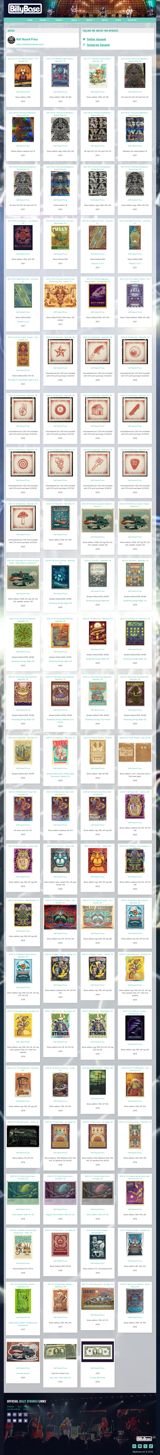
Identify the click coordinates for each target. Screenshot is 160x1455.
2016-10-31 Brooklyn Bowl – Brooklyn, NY (98, 1284)
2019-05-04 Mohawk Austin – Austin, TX (23, 1122)
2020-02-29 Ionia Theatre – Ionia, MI (98, 738)
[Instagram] (15, 1414)
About (105, 20)
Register (132, 20)
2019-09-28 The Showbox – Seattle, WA (97, 1068)
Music (26, 1406)
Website (10, 1406)
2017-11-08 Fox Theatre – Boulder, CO (135, 1230)
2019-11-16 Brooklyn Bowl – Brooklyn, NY (135, 954)
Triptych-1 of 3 (23, 321)
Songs (59, 20)
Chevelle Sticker (23, 1373)
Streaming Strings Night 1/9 (135, 719)
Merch (89, 20)
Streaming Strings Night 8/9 (97, 601)
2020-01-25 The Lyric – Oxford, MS (60, 846)
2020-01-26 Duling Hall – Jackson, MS (135, 792)
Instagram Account (98, 45)
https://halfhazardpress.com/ (30, 44)
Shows (43, 20)
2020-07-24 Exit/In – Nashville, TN (135, 561)
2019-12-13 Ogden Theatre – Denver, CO (97, 954)
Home (30, 20)
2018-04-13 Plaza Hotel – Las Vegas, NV (60, 1230)
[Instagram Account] (84, 44)
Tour (19, 1406)
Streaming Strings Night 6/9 (23, 661)
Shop (25, 1409)
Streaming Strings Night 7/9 (134, 601)
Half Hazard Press (23, 92)
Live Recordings (13, 1409)
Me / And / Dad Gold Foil (60, 1377)
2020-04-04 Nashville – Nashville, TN (60, 738)
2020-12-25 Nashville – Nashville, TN (60, 337)
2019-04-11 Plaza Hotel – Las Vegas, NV (60, 1122)
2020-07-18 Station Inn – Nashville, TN (135, 619)
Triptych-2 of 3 (135, 263)
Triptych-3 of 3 (97, 263)
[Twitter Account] (84, 39)
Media (74, 20)
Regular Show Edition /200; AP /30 (60, 1214)
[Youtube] (15, 1421)
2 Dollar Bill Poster (97, 1377)
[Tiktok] (20, 1414)
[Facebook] (9, 1414)
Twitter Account (96, 39)
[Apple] (26, 1421)
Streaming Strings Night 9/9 (60, 603)
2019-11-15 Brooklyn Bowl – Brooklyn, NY (23, 1011)
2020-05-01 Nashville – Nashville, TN (23, 738)
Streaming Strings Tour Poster (97, 719)
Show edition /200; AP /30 (23, 1214)
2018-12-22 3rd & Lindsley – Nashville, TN (135, 1122)
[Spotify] (20, 1421)
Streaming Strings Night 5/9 (60, 661)
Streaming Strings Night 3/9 (135, 659)
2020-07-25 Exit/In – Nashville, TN (97, 561)
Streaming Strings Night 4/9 (97, 659)
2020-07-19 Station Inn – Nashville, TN (98, 619)
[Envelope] (9, 1421)
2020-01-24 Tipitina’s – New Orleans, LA (134, 846)
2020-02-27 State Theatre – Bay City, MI (135, 738)
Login (118, 20)
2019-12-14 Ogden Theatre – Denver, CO (60, 954)
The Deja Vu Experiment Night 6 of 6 (23, 380)
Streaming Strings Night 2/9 (23, 719)
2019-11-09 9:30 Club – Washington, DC (60, 1011)
